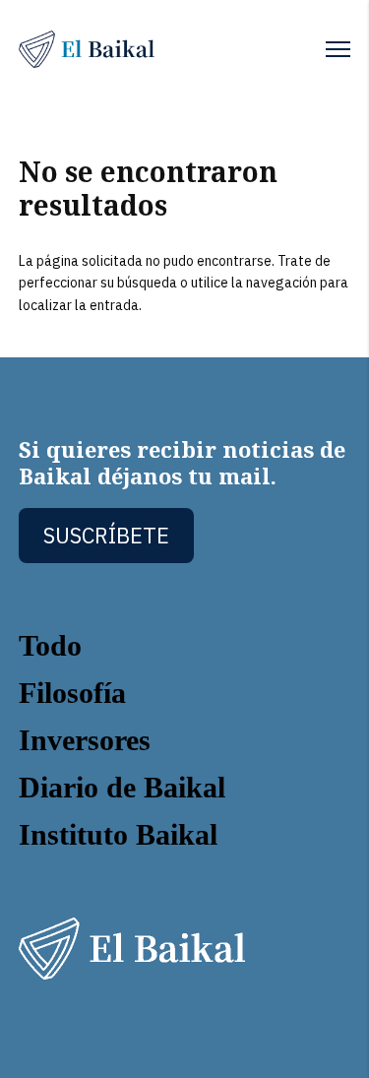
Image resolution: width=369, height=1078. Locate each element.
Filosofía (72, 692)
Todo (50, 645)
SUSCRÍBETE (106, 535)
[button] (338, 49)
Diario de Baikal (122, 787)
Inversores (85, 740)
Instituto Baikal (118, 834)
